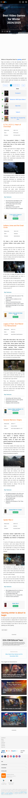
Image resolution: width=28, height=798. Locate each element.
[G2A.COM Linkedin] (14, 756)
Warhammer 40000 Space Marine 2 (18, 99)
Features (11, 7)
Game (17, 88)
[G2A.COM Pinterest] (17, 756)
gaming (19, 59)
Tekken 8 (18, 112)
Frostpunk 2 (18, 93)
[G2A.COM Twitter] (5, 756)
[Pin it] (7, 31)
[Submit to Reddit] (10, 31)
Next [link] (23, 85)
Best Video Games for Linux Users (12, 708)
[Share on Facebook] (2, 31)
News (2, 739)
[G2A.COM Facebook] (2, 756)
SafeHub (3, 745)
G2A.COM (3, 7)
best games (4, 630)
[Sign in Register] (23, 2)
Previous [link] (5, 85)
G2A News (7, 7)
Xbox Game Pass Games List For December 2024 (14, 655)
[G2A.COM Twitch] (19, 756)
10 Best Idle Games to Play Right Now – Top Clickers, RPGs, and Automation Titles (13, 691)
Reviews (3, 744)
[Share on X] (5, 31)
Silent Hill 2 (18, 105)
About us (3, 747)
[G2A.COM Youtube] (8, 756)
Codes (2, 740)
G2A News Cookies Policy (9, 793)
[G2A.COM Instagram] (11, 756)
